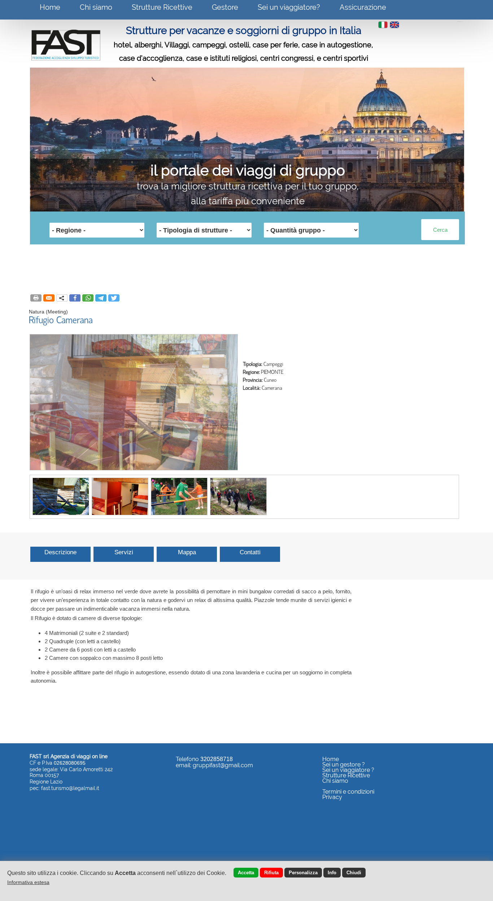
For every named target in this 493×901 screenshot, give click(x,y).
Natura (36, 312)
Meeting (57, 312)
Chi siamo (96, 7)
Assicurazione (363, 7)
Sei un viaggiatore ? (348, 770)
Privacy (332, 797)
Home (50, 7)
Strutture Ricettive (162, 7)
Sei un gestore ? (343, 764)
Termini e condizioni (348, 791)
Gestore (225, 7)
